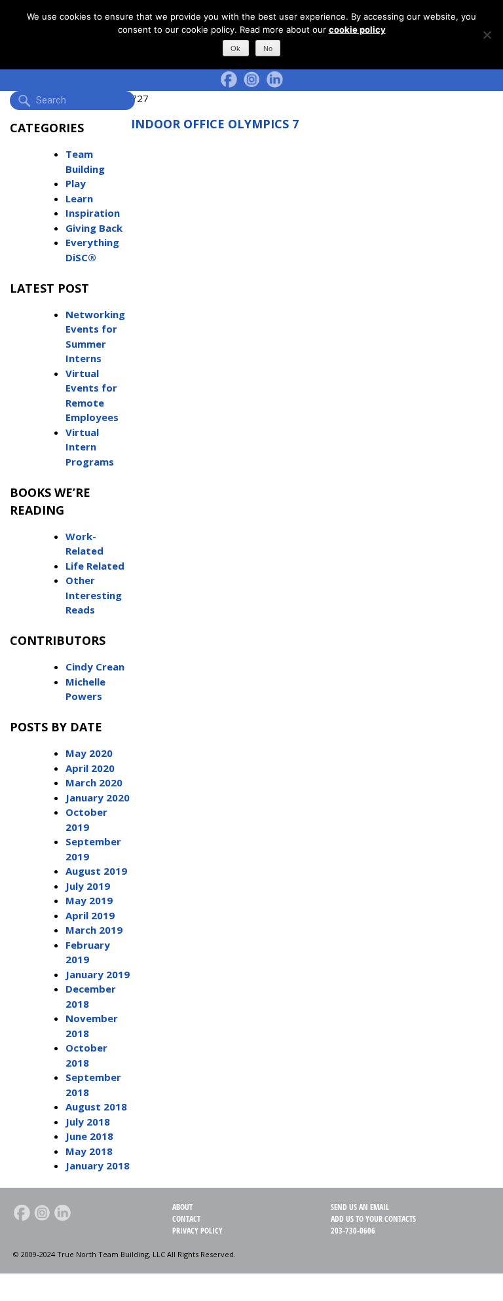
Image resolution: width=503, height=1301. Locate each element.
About (182, 1207)
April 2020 (90, 768)
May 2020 (89, 753)
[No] (486, 34)
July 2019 (87, 885)
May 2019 (89, 900)
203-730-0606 (353, 1230)
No (267, 48)
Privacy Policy (197, 1230)
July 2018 (87, 1121)
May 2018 (89, 1151)
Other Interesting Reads (93, 595)
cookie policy (357, 29)
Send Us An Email (360, 1207)
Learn (79, 198)
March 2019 (93, 929)
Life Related (94, 565)
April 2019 (90, 915)
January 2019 (97, 974)
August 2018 (96, 1106)
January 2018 (97, 1165)
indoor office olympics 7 (215, 124)
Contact (186, 1218)
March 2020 (93, 782)
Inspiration (92, 212)
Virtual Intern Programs (89, 447)
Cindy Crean (94, 666)
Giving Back (93, 227)
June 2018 (89, 1136)
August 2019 (96, 870)
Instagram (251, 79)
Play (75, 183)
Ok (235, 48)
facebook (228, 79)
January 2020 (97, 797)
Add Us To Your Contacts (373, 1218)
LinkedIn (274, 79)
